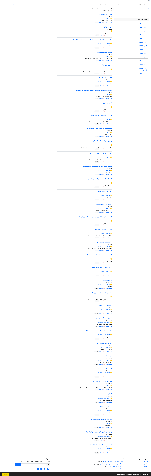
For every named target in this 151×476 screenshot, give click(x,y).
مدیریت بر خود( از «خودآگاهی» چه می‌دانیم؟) (101, 115)
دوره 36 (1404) (142, 27)
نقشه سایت (146, 470)
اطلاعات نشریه (133, 4)
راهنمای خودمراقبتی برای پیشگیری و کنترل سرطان (113, 461)
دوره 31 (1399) (142, 46)
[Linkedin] (41, 470)
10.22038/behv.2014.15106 (104, 94)
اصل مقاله (99, 22)
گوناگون (110, 394)
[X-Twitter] (44, 470)
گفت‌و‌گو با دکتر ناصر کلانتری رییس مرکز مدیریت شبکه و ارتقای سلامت (95, 217)
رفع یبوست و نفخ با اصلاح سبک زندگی (102, 141)
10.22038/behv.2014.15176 (104, 423)
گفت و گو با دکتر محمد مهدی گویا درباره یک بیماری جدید (98, 179)
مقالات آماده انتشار (144, 13)
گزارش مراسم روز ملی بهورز (105, 77)
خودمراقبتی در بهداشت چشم (104, 242)
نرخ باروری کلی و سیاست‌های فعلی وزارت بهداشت (100, 293)
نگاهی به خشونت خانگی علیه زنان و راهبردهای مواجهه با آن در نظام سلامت (94, 90)
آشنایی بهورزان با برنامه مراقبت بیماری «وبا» (101, 267)
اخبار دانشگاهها (108, 356)
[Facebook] (48, 470)
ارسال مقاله (112, 4)
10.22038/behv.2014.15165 (104, 310)
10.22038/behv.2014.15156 (104, 196)
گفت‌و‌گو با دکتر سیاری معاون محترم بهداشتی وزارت (99, 128)
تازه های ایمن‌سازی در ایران (105, 305)
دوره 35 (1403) (142, 31)
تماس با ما (100, 4)
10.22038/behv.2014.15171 (104, 360)
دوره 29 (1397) (142, 53)
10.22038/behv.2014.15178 (104, 449)
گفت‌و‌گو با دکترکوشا (107, 103)
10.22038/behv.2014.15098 (104, 31)
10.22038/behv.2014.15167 (104, 335)
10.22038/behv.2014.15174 (104, 398)
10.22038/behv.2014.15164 (104, 297)
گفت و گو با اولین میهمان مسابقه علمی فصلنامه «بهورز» (113, 463)
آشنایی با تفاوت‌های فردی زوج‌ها (104, 204)
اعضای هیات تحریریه (144, 465)
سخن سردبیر (109, 22)
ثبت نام (4, 4)
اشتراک (18, 465)
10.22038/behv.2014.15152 (104, 145)
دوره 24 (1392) (142, 73)
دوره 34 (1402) (142, 35)
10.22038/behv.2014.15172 (104, 373)
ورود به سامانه (11, 4)
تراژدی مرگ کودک (107, 280)
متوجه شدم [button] (5, 474)
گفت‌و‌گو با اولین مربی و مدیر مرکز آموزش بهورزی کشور (98, 255)
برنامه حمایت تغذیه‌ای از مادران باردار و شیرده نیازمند (98, 331)
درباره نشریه (145, 463)
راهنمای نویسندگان (122, 4)
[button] (116, 474)
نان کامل (122, 468)
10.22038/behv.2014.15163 (104, 284)
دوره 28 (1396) (142, 57)
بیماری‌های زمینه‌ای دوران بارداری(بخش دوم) (101, 153)
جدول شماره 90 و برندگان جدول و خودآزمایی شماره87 (99, 432)
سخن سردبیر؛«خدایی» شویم (105, 14)
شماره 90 (143, 70)
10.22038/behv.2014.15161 (104, 259)
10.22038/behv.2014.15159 (104, 234)
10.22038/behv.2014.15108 (104, 120)
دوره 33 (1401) (142, 38)
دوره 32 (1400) (142, 42)
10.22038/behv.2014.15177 (104, 436)
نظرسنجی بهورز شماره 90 (106, 406)
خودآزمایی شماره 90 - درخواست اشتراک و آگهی (100, 444)
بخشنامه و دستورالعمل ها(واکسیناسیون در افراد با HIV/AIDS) (96, 166)
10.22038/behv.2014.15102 (104, 44)
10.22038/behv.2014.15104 (104, 69)
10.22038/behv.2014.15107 (104, 107)
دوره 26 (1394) (142, 64)
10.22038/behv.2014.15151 (104, 132)
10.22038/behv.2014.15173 (104, 385)
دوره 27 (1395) (142, 61)
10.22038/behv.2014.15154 (104, 170)
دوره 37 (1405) (142, 24)
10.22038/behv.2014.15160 (104, 246)
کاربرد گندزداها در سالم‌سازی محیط (103, 368)
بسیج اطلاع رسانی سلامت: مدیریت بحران (115, 466)
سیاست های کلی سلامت (106, 27)
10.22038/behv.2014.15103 (104, 56)
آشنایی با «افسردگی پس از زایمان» (103, 318)
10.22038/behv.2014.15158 (104, 221)
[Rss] (37, 470)
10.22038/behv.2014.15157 (104, 208)
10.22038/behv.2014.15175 (104, 411)
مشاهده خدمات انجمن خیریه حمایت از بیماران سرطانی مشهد (111, 465)
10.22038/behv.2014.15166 (104, 322)
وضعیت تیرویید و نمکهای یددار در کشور (102, 381)
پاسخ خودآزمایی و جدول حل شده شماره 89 (101, 419)
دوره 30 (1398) (142, 50)
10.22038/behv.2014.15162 (104, 272)
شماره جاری (145, 16)
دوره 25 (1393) (142, 68)
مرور (140, 4)
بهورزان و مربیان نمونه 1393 (105, 191)
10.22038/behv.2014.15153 (104, 158)
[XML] (84, 9)
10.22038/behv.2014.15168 (104, 347)
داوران (106, 4)
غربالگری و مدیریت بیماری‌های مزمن (103, 229)
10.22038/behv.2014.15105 (104, 82)
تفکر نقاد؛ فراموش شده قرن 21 (104, 343)
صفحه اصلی (146, 4)
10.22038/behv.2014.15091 (104, 18)
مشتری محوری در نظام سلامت (105, 65)
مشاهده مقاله (109, 35)
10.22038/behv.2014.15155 (104, 183)
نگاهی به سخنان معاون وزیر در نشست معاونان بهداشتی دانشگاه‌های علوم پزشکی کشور (90, 39)
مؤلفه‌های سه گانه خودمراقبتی (104, 52)
